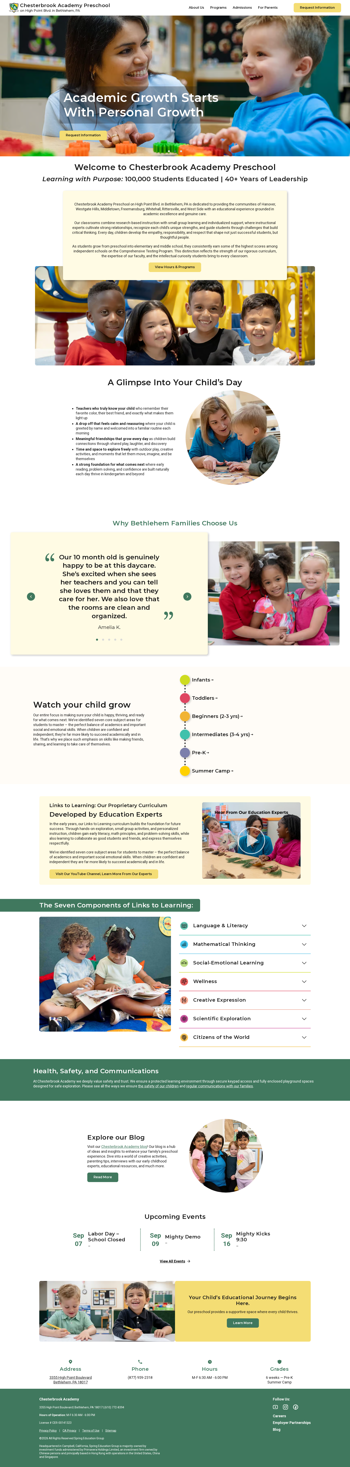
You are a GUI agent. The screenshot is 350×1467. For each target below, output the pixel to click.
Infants (201, 680)
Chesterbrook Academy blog (124, 1146)
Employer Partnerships (292, 1422)
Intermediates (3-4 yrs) (221, 734)
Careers (279, 1416)
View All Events (172, 1261)
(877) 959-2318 (140, 1377)
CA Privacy (69, 1430)
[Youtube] (275, 1407)
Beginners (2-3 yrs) (215, 716)
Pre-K (199, 753)
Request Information (317, 8)
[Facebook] (295, 1407)
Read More (103, 1177)
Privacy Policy (48, 1430)
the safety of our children (158, 1086)
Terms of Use (90, 1430)
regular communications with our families (219, 1086)
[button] (169, 151)
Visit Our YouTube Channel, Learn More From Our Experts (104, 874)
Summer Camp (211, 771)
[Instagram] (285, 1407)
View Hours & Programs (175, 267)
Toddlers (203, 698)
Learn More (243, 1323)
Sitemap (110, 1430)
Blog (277, 1429)
